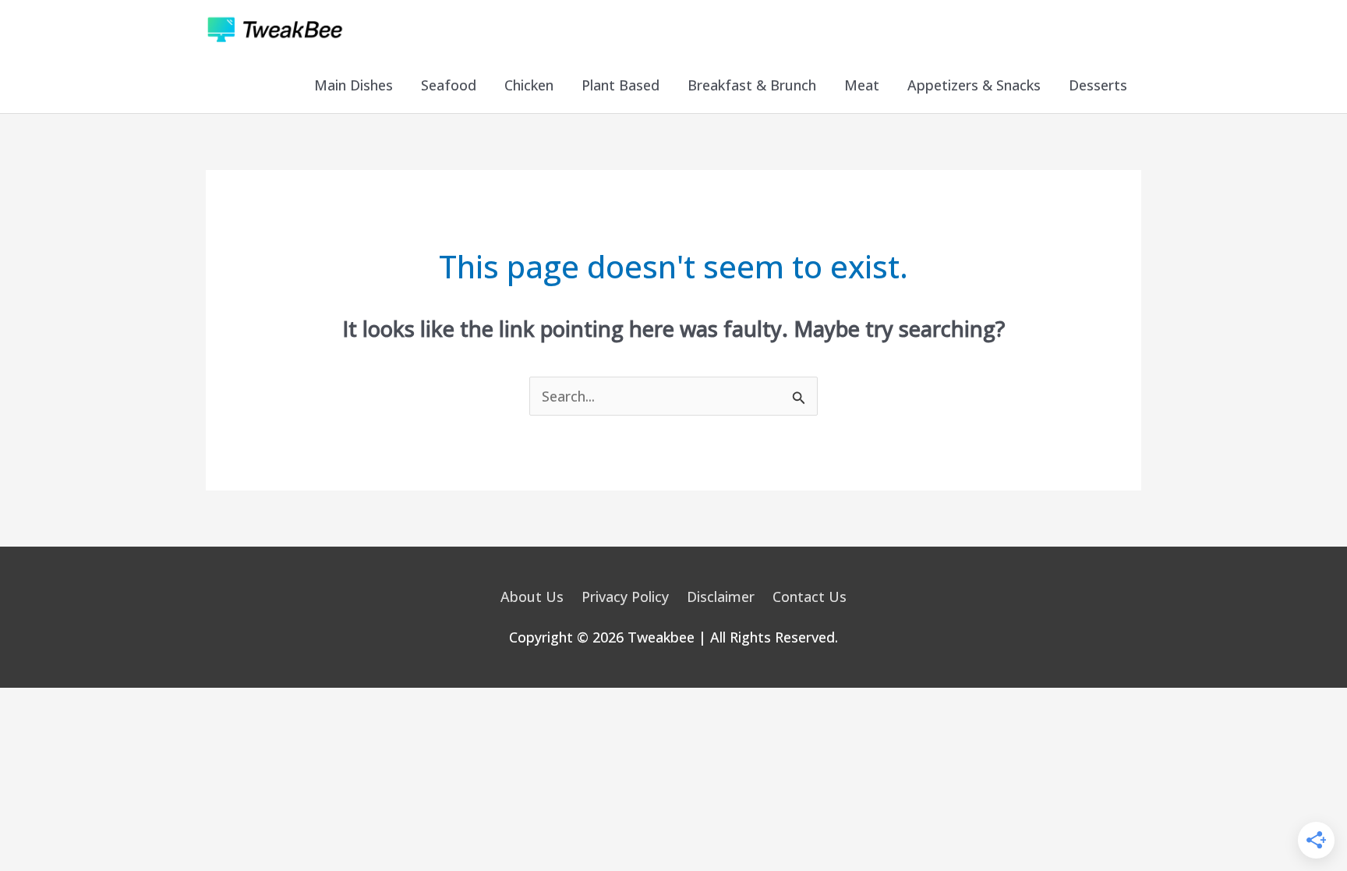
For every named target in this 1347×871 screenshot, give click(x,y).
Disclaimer (721, 596)
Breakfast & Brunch (752, 85)
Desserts (1098, 85)
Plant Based (620, 85)
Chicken (528, 85)
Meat (861, 85)
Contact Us (809, 596)
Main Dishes (353, 85)
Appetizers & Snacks (974, 85)
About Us (532, 596)
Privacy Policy (625, 596)
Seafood (448, 85)
